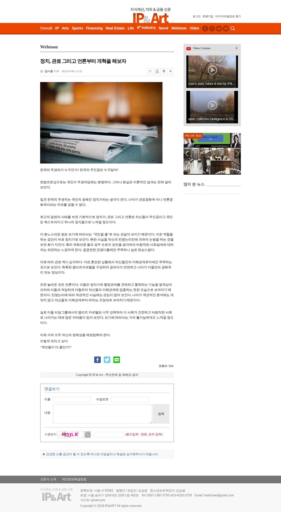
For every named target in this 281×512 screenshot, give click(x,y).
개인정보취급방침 (74, 479)
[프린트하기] (157, 71)
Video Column (201, 48)
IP (56, 28)
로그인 (197, 16)
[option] (212, 154)
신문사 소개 (48, 479)
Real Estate (115, 28)
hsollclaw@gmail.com (219, 495)
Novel (163, 28)
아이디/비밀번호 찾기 (228, 16)
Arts (65, 28)
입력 (161, 413)
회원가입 (208, 16)
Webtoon (178, 28)
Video (194, 28)
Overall (46, 28)
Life (131, 28)
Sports (77, 28)
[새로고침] (89, 434)
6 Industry (146, 27)
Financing (94, 28)
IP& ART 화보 (193, 135)
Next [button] (237, 154)
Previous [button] (187, 154)
